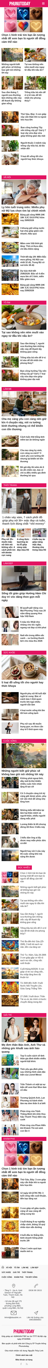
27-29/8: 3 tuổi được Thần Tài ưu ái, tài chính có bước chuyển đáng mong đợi (33, 999)
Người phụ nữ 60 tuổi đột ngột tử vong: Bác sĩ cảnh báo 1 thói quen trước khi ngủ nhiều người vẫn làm (33, 699)
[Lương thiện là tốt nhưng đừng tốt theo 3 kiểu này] (10, 828)
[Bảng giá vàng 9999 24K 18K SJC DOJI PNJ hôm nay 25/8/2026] (10, 289)
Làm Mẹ (7, 389)
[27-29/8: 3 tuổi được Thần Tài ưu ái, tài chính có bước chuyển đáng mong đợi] (10, 1000)
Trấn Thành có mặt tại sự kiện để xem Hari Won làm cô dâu (33, 1087)
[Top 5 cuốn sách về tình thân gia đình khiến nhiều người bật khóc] (10, 1060)
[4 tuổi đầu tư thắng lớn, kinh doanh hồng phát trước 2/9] (10, 1239)
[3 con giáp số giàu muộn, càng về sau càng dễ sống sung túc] (10, 1212)
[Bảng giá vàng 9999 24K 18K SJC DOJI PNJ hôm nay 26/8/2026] (10, 219)
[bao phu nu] (19, 4)
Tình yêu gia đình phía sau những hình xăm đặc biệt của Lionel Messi (33, 1072)
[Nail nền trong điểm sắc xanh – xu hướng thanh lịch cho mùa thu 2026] (10, 639)
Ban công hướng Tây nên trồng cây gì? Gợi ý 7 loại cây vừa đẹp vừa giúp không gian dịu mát (33, 131)
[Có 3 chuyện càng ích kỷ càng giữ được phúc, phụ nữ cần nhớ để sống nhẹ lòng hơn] (10, 798)
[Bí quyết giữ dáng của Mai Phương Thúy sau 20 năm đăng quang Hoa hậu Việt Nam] (10, 612)
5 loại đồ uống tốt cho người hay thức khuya (32, 157)
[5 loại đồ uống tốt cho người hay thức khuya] (10, 159)
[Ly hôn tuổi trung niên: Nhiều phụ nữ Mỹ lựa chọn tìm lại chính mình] (24, 192)
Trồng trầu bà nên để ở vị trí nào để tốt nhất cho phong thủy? (35, 96)
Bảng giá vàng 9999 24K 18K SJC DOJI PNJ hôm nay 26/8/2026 (32, 217)
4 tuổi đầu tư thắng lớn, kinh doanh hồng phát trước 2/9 (32, 1238)
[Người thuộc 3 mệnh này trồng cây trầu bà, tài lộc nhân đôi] (10, 146)
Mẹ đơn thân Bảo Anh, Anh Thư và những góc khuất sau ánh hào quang (23, 1048)
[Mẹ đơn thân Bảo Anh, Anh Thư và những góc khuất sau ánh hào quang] (24, 1029)
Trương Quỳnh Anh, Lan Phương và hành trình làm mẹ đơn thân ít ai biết (32, 1101)
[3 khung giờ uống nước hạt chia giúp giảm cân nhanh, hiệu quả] (10, 232)
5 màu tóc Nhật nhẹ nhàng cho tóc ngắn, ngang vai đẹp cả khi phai (33, 625)
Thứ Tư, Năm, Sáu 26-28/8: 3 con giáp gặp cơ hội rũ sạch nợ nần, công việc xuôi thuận (33, 959)
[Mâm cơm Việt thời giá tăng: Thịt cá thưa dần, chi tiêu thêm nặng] (10, 247)
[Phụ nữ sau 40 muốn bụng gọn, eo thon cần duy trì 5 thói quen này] (10, 728)
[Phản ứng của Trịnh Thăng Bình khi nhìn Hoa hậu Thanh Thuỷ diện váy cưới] (10, 1116)
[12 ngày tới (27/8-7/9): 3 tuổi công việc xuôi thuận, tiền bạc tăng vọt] (10, 1197)
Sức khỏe (9, 652)
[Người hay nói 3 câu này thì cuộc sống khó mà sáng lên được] (10, 855)
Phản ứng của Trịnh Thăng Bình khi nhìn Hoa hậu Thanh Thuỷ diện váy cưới (33, 1115)
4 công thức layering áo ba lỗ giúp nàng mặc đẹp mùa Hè (23, 544)
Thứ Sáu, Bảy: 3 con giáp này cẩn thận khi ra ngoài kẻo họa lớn (33, 117)
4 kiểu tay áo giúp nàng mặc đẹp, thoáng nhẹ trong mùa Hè (39, 544)
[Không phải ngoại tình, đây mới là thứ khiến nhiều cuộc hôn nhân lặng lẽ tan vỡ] (10, 783)
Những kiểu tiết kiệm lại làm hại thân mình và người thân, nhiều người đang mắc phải (32, 814)
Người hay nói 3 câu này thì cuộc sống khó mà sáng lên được (32, 854)
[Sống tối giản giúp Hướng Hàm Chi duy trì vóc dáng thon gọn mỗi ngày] (24, 578)
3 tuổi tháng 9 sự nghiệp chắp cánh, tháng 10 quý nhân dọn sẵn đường (32, 1224)
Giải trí (7, 1015)
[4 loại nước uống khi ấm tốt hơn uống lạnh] (10, 714)
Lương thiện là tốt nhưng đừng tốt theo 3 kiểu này (33, 825)
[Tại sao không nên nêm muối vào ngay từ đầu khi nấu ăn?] (35, 55)
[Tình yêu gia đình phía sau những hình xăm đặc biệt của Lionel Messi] (10, 1073)
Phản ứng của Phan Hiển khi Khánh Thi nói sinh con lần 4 (33, 1128)
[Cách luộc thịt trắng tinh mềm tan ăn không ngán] (10, 441)
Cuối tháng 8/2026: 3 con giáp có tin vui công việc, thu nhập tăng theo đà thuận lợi (32, 973)
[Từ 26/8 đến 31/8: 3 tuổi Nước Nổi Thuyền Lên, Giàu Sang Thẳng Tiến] (10, 987)
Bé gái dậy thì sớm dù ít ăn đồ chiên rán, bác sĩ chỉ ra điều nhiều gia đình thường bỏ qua (33, 471)
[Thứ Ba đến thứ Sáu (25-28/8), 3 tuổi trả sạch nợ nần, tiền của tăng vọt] (10, 945)
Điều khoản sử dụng (24, 1360)
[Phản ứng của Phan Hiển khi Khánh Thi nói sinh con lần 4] (10, 1129)
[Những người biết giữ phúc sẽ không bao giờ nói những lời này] (12, 55)
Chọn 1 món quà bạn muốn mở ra (30, 1249)
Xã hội (7, 177)
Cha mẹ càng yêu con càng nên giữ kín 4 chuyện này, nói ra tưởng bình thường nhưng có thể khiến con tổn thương (24, 424)
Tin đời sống (31, 1277)
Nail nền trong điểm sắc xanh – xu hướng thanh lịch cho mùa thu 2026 (32, 638)
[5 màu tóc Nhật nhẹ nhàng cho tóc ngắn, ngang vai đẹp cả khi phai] (10, 626)
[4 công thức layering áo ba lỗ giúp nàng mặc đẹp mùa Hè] (24, 532)
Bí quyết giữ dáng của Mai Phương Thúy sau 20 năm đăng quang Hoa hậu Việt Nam (33, 612)
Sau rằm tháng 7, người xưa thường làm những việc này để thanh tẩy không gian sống (12, 98)
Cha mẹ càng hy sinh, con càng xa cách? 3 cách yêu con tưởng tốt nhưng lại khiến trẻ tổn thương (32, 456)
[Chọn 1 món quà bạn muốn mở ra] (10, 1252)
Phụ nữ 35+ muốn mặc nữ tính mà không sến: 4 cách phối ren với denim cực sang (8, 547)
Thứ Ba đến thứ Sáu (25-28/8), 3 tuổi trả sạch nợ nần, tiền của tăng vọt (32, 944)
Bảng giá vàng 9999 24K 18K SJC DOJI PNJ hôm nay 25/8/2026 (32, 288)
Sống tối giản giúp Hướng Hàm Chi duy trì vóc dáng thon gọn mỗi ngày (24, 597)
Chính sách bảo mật (24, 1355)
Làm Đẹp (8, 563)
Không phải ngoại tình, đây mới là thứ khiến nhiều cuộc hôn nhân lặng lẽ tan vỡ (31, 782)
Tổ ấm (6, 302)
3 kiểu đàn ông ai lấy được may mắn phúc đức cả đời (33, 840)
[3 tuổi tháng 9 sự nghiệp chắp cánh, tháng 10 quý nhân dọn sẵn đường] (10, 1226)
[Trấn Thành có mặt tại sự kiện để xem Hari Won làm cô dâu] (10, 1088)
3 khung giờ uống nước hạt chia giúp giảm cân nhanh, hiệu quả (32, 231)
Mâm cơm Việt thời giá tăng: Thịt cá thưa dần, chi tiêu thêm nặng (31, 246)
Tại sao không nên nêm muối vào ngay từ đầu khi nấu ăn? (34, 67)
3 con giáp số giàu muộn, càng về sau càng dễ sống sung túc (33, 1211)
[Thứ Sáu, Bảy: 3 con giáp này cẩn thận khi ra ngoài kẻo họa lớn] (10, 117)
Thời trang (10, 485)
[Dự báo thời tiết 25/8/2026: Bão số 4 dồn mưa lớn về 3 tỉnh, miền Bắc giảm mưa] (10, 275)
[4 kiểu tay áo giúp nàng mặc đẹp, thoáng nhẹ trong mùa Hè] (39, 532)
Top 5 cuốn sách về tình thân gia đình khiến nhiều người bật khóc (33, 1058)
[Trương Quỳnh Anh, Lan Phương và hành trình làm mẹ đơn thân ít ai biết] (10, 1102)
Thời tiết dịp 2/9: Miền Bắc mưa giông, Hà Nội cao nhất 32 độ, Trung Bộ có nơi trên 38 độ (33, 261)
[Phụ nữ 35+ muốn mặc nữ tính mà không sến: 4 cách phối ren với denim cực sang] (9, 532)
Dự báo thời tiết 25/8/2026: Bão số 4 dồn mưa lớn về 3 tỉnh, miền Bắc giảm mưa (32, 275)
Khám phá (9, 1139)
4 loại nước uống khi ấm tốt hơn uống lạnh (32, 711)
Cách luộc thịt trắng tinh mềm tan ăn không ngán (32, 438)
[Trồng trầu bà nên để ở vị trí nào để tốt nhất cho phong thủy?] (35, 83)
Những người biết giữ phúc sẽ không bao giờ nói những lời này (11, 68)
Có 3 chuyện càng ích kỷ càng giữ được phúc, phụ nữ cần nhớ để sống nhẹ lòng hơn (33, 797)
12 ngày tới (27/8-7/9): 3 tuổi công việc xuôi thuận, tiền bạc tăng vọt (33, 1196)
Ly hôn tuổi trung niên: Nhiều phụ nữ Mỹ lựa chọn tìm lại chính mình (23, 209)
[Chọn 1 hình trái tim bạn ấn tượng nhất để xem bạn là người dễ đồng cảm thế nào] (24, 19)
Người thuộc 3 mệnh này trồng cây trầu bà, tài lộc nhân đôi (33, 146)
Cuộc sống (10, 741)
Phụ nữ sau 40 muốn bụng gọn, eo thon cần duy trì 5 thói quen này (31, 726)
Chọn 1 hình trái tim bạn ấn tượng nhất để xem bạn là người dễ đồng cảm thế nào (23, 38)
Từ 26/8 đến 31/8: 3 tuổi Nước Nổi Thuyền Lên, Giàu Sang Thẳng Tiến (31, 986)
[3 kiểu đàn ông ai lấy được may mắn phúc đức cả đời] (10, 842)
